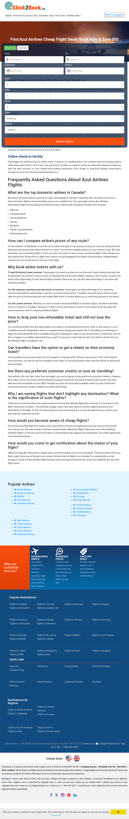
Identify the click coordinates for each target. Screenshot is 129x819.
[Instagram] (63, 795)
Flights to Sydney (17, 635)
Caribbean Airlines (26, 503)
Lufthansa (81, 515)
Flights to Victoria (18, 619)
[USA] (69, 759)
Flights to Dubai (72, 650)
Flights (8, 15)
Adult (7, 78)
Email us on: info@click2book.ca (101, 743)
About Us (14, 666)
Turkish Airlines (24, 524)
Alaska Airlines (24, 489)
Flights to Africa (45, 727)
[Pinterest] (69, 795)
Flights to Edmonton (19, 608)
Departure (10, 65)
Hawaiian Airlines (84, 508)
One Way (23, 48)
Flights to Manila (17, 639)
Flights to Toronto (46, 604)
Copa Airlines (82, 493)
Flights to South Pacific (48, 731)
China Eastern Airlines (86, 489)
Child (7, 90)
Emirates (80, 496)
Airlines (8, 124)
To (66, 53)
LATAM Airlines (83, 512)
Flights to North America (20, 710)
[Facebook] (51, 795)
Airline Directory (44, 682)
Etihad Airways (83, 500)
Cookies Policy (16, 670)
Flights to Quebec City (47, 608)
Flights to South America (20, 727)
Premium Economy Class (25, 15)
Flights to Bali (43, 654)
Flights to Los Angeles (103, 635)
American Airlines (25, 493)
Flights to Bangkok (101, 650)
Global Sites (54, 758)
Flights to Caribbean (18, 713)
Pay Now (96, 682)
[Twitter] (57, 795)
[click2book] (27, 6)
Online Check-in (17, 682)
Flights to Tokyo (17, 650)
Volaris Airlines (24, 530)
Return (68, 65)
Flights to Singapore (47, 650)
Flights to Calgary (100, 604)
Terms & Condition (101, 666)
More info (56, 815)
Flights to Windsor (73, 619)
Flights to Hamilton (46, 623)
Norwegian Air (24, 500)
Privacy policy (71, 666)
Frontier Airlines (83, 505)
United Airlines (24, 527)
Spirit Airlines (23, 520)
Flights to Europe (45, 714)
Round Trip (10, 48)
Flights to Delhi (16, 654)
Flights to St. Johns (46, 635)
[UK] (76, 759)
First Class (60, 15)
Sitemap (13, 685)
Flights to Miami (72, 635)
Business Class (46, 15)
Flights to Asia (15, 731)
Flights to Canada (18, 604)
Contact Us (42, 666)
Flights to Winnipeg (101, 619)
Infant (8, 101)
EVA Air (20, 496)
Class (7, 112)
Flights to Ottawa (45, 619)
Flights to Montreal (73, 604)
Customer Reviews (73, 682)
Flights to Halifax (45, 639)
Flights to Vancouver (19, 623)
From (7, 53)
